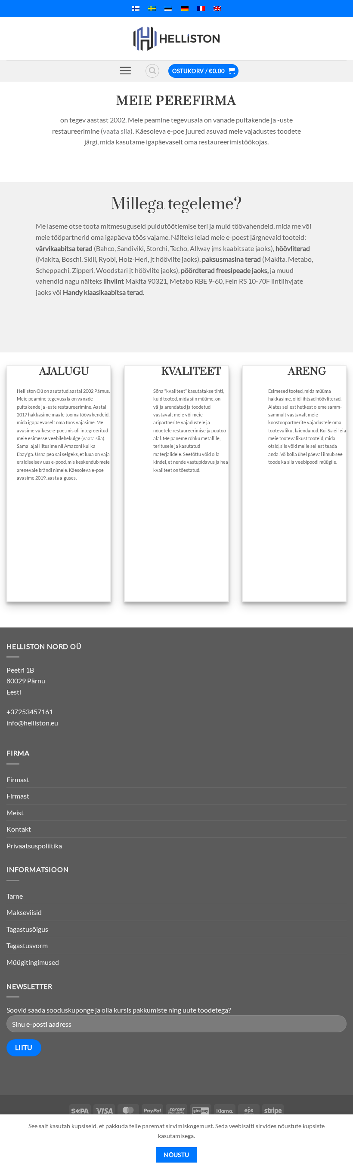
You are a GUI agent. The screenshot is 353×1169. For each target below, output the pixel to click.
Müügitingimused (32, 962)
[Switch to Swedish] (152, 8)
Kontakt (18, 829)
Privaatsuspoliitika (34, 846)
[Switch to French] (201, 8)
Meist (15, 812)
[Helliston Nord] (176, 39)
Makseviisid (24, 912)
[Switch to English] (217, 8)
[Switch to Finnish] (135, 8)
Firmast (17, 779)
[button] (125, 70)
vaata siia (116, 131)
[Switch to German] (184, 8)
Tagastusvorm (27, 945)
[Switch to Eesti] (168, 8)
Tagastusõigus (27, 929)
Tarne (14, 896)
